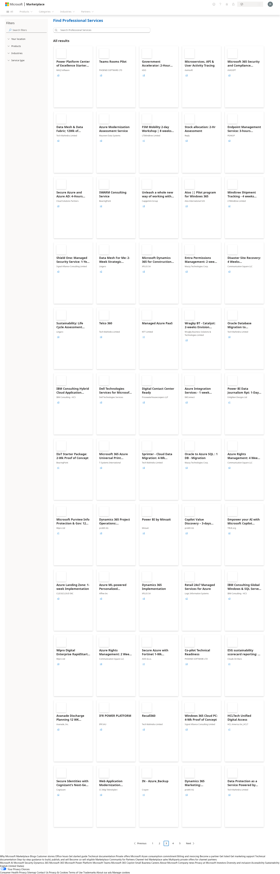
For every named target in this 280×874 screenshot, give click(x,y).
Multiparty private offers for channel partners (193, 859)
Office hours (61, 856)
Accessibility (257, 862)
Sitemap (31, 872)
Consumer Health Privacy (13, 872)
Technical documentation (101, 856)
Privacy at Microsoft (205, 862)
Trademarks (89, 872)
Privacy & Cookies (58, 872)
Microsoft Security (23, 862)
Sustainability (272, 862)
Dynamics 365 (41, 862)
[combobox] (103, 30)
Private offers (123, 856)
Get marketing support (242, 856)
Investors (221, 862)
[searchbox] (30, 30)
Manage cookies (121, 872)
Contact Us (42, 872)
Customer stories (46, 856)
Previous (141, 843)
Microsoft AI (6, 862)
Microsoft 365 (56, 862)
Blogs (33, 856)
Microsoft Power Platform (78, 862)
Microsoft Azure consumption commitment (154, 856)
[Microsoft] (14, 4)
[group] (58, 75)
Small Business (143, 862)
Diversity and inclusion (239, 862)
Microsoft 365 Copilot (122, 862)
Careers (155, 862)
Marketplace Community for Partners (115, 859)
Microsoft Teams (102, 862)
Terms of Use (76, 872)
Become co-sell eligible (82, 859)
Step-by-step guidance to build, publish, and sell (43, 859)
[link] (73, 77)
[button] (56, 30)
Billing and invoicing (188, 856)
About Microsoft (168, 862)
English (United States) (12, 866)
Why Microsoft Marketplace (14, 856)
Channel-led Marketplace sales (151, 859)
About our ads (104, 872)
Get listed (225, 856)
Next (188, 843)
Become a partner (209, 856)
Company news (186, 862)
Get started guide (78, 856)
